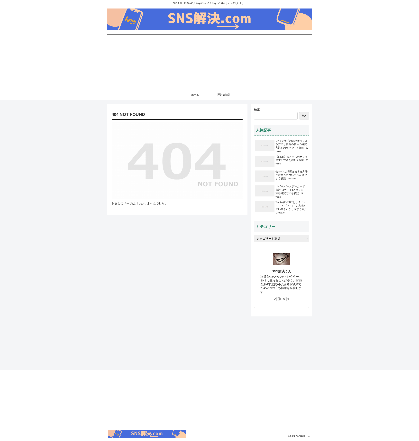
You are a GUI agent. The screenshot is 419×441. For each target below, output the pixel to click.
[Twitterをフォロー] (275, 299)
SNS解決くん (281, 271)
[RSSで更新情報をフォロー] (288, 299)
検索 (257, 109)
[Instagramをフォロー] (279, 299)
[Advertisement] (209, 65)
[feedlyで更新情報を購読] (284, 299)
